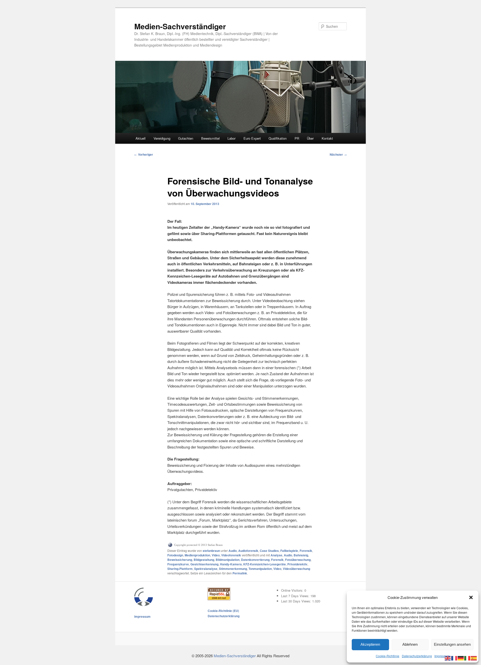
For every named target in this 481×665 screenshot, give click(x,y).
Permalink (239, 573)
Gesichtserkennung (204, 564)
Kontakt (327, 138)
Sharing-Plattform (180, 568)
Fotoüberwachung (298, 559)
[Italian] (467, 657)
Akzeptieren (370, 644)
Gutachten (185, 138)
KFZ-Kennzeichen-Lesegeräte (264, 564)
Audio (232, 550)
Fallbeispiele (289, 550)
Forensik (306, 550)
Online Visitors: (292, 590)
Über (310, 138)
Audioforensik (248, 550)
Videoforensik (231, 555)
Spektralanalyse (205, 568)
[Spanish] (474, 657)
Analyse (276, 555)
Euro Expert (252, 138)
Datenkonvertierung (255, 559)
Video (216, 555)
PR (297, 138)
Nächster (338, 154)
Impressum (441, 656)
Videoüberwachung (296, 568)
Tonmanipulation (260, 568)
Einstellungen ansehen (452, 644)
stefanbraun (211, 550)
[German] (461, 657)
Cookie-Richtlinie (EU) (223, 610)
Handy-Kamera (231, 564)
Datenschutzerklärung (417, 656)
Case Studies (269, 550)
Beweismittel (210, 138)
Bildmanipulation (227, 559)
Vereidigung (162, 138)
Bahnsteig (301, 555)
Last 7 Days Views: (295, 595)
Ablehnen (410, 644)
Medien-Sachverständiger (180, 26)
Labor (231, 138)
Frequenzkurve (178, 564)
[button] (470, 597)
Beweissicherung (179, 559)
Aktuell (141, 138)
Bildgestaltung (204, 559)
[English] (448, 657)
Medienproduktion (197, 555)
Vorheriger (143, 154)
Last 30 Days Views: (296, 601)
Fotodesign (175, 555)
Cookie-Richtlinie (387, 656)
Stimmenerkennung (233, 568)
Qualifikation (278, 138)
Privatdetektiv (297, 564)
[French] (454, 657)
